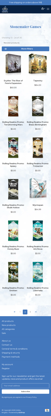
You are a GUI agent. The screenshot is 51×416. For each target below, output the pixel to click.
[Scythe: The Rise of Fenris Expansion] (13, 65)
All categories (8, 329)
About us (6, 341)
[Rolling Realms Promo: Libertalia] (37, 272)
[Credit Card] (47, 411)
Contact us (7, 345)
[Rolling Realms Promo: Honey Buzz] (13, 231)
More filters (27, 49)
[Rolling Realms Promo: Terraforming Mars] (13, 107)
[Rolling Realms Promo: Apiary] (13, 148)
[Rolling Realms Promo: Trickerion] (37, 148)
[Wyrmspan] (37, 190)
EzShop (22, 412)
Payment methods (11, 357)
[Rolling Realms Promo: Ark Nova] (37, 231)
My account (7, 364)
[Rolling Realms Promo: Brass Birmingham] (37, 107)
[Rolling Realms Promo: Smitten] (13, 272)
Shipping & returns (11, 353)
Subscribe (25, 391)
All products (8, 321)
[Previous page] (14, 312)
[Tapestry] (37, 65)
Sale (4, 333)
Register (6, 368)
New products (8, 325)
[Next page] (35, 312)
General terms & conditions (14, 349)
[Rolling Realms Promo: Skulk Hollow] (13, 190)
